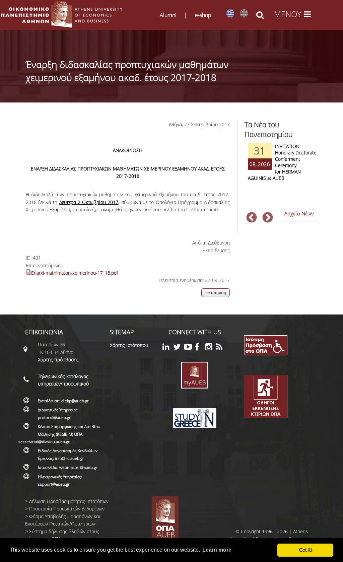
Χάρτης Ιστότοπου (129, 345)
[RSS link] (221, 348)
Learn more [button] (216, 550)
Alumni (168, 15)
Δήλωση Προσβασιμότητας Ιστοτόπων (69, 501)
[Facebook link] (200, 348)
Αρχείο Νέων (299, 213)
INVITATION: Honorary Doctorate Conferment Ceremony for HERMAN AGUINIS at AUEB (282, 162)
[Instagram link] (210, 348)
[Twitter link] (178, 348)
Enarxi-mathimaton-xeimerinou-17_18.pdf (74, 273)
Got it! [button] (305, 550)
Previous (252, 218)
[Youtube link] (189, 348)
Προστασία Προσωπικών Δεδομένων (67, 508)
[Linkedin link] (167, 348)
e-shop (203, 15)
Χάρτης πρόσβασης (58, 359)
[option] (281, 166)
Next (268, 218)
